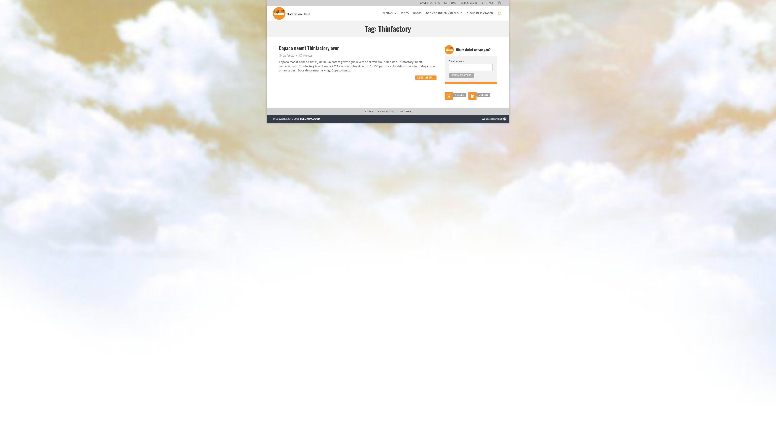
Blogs (417, 13)
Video (405, 13)
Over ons (450, 3)
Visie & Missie (469, 3)
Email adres (456, 61)
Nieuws (388, 13)
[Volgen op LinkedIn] (472, 96)
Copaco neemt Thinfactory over (309, 47)
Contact (487, 3)
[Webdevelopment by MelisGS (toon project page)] (504, 119)
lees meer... (425, 77)
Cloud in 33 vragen (480, 13)
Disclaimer (405, 111)
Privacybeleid (386, 111)
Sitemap (369, 111)
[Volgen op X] (449, 96)
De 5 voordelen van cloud (444, 13)
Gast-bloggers (430, 3)
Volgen (459, 94)
